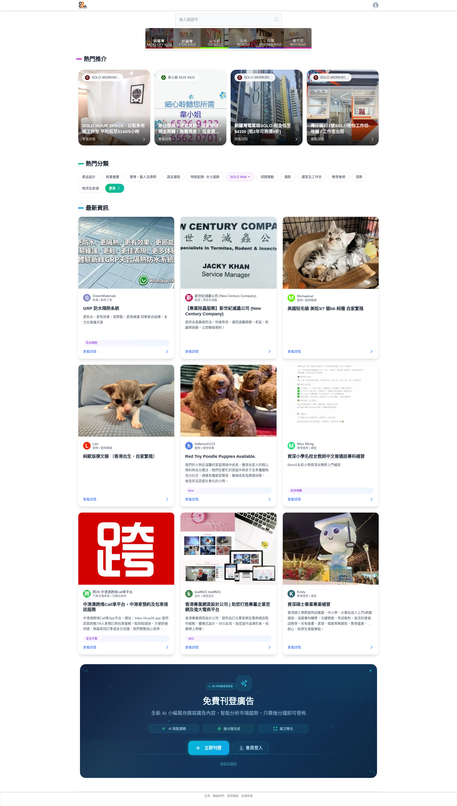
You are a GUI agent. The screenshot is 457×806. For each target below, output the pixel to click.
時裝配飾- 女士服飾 (205, 177)
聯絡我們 (218, 796)
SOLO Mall (240, 177)
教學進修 (338, 177)
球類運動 (267, 177)
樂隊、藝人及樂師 (143, 177)
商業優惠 (112, 177)
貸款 (359, 177)
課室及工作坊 (312, 177)
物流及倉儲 (90, 188)
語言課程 (173, 177)
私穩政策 (247, 796)
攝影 (287, 177)
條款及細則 (228, 764)
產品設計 (88, 177)
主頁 (207, 796)
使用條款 (232, 796)
